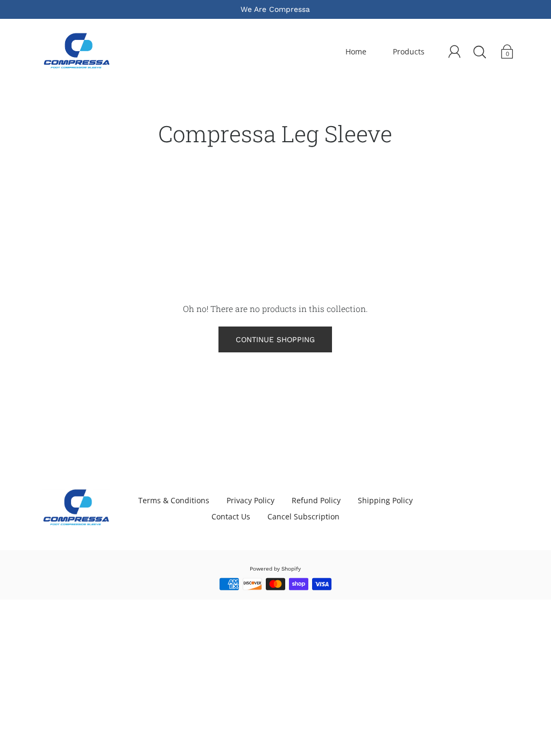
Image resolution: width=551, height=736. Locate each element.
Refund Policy (316, 500)
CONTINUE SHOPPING (275, 339)
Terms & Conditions (173, 500)
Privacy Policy (250, 500)
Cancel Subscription (303, 516)
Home (355, 51)
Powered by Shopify (275, 569)
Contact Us (230, 516)
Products (409, 51)
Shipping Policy (385, 500)
